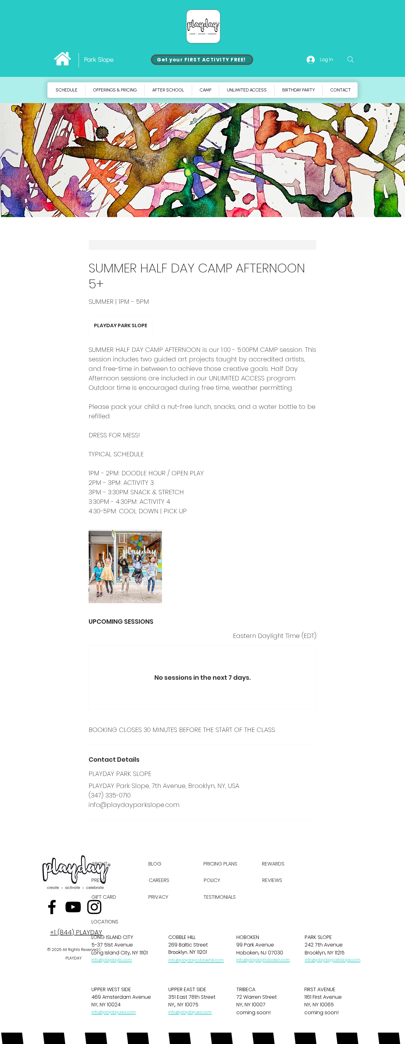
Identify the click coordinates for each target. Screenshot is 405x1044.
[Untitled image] (125, 566)
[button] (205, 90)
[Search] (350, 59)
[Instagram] (94, 906)
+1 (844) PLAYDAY (76, 932)
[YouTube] (73, 906)
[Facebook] (51, 906)
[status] (274, 636)
